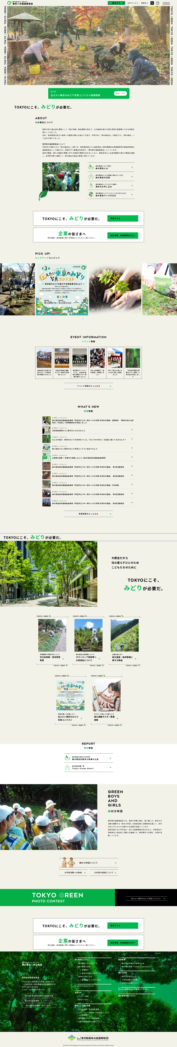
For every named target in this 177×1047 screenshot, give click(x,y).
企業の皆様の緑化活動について (90, 1021)
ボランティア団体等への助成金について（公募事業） (93, 1013)
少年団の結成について (104, 872)
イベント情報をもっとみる (88, 386)
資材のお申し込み (85, 976)
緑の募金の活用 (84, 966)
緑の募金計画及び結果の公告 (133, 963)
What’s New (83, 999)
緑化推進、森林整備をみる (122, 235)
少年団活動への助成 (73, 872)
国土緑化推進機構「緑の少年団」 (39, 1005)
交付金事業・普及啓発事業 (88, 1009)
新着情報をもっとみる (88, 513)
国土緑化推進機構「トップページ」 (39, 1000)
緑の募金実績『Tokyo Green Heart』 (137, 966)
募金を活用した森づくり (91, 973)
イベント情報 (83, 996)
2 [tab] (87, 86)
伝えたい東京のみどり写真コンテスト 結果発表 (153, 80)
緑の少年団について (88, 862)
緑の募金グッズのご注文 (91, 980)
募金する (116, 3)
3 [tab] (90, 86)
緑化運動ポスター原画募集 (88, 1018)
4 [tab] (93, 86)
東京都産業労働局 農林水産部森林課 (39, 996)
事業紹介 (85, 970)
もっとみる (25, 309)
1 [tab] (84, 86)
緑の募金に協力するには (87, 963)
